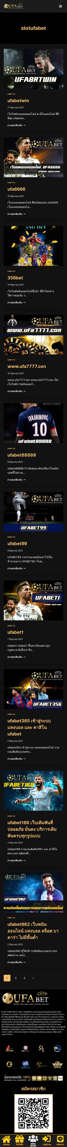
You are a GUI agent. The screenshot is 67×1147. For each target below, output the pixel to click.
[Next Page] (33, 978)
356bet (15, 277)
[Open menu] (60, 6)
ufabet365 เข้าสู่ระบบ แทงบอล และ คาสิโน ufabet (29, 727)
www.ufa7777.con (26, 366)
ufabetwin (18, 100)
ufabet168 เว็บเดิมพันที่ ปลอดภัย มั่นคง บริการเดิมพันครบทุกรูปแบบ (32, 829)
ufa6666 (16, 189)
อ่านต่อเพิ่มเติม (16, 125)
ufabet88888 (21, 455)
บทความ (11, 94)
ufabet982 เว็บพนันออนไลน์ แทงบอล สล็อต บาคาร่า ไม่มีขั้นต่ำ (33, 931)
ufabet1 (15, 632)
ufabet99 (17, 543)
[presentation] (33, 69)
